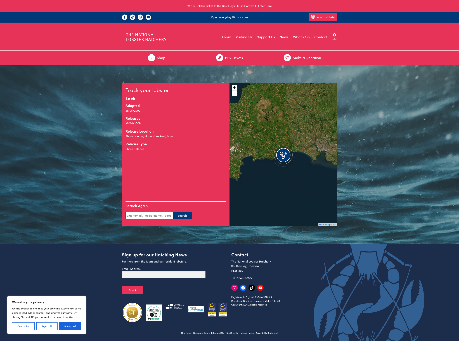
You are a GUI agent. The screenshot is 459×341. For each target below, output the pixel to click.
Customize (23, 326)
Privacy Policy (247, 333)
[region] (46, 315)
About (226, 36)
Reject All (47, 326)
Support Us (266, 36)
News (284, 36)
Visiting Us (244, 36)
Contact (320, 36)
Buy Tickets (234, 57)
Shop (161, 57)
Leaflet (325, 224)
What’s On (301, 36)
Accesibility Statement (267, 333)
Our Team (186, 333)
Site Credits (232, 333)
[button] (283, 154)
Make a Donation (307, 57)
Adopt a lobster (326, 17)
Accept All (70, 326)
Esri (334, 224)
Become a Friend (201, 333)
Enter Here (265, 6)
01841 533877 (244, 278)
